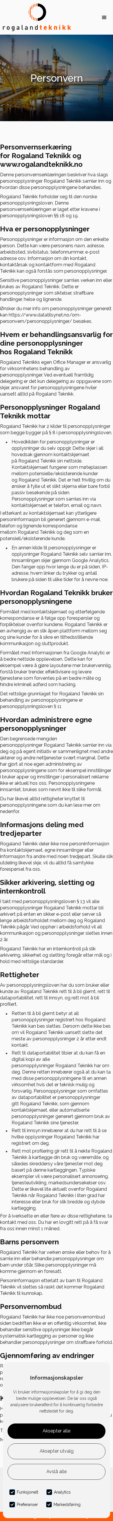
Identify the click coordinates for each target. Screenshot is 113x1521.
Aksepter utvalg (57, 1451)
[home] (35, 17)
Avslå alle (56, 1471)
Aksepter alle (56, 1431)
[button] (104, 17)
